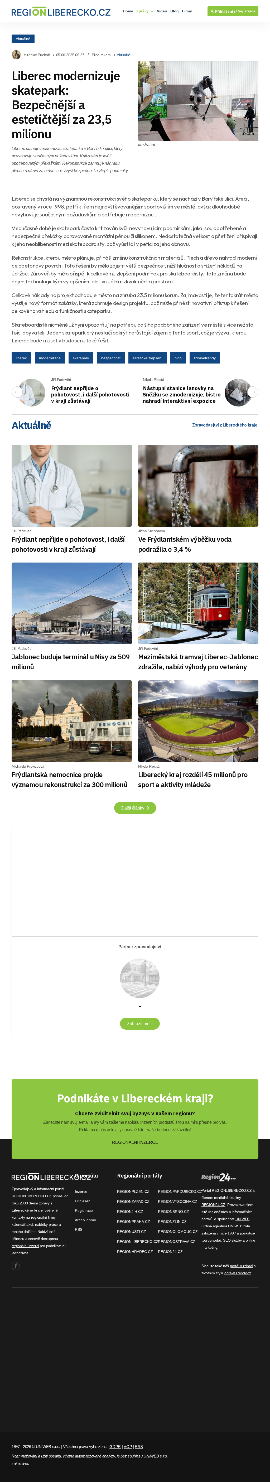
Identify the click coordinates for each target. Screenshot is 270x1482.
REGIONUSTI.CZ (131, 1231)
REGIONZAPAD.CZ (133, 1201)
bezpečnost (110, 358)
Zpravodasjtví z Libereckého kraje (225, 425)
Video (162, 11)
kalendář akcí (22, 1224)
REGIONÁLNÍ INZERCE (135, 1142)
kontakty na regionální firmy (33, 1217)
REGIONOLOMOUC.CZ (178, 1231)
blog (178, 358)
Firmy (187, 11)
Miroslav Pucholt (36, 55)
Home (128, 11)
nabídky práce (46, 1224)
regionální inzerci (25, 1246)
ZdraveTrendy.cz (237, 1273)
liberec (21, 358)
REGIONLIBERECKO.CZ (137, 1241)
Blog (174, 11)
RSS (78, 1229)
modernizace (50, 358)
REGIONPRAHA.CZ (133, 1221)
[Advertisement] (71, 877)
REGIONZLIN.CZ (172, 1221)
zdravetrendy (205, 358)
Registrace (245, 11)
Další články (133, 808)
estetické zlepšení (147, 358)
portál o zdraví (241, 1266)
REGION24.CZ (170, 1251)
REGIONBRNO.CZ (173, 1211)
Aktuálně (23, 38)
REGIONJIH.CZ (130, 1211)
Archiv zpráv (85, 1220)
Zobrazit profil (140, 1023)
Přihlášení (83, 1201)
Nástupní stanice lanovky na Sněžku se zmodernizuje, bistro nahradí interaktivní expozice (182, 394)
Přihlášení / (224, 11)
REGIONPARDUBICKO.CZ (180, 1191)
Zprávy (143, 11)
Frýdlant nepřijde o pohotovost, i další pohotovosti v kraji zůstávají (90, 394)
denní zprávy (39, 1203)
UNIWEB (242, 1219)
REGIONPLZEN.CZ (133, 1191)
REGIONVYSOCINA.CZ (177, 1201)
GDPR (115, 1446)
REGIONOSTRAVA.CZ (176, 1241)
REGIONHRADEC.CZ (135, 1251)
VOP (128, 1446)
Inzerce (81, 1191)
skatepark (81, 358)
